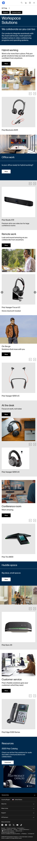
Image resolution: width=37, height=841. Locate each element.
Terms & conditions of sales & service (10, 833)
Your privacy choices (9, 831)
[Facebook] (6, 825)
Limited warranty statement (8, 832)
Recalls (3, 828)
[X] (13, 825)
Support (3, 813)
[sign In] (30, 3)
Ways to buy (4, 808)
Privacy (15, 829)
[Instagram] (10, 825)
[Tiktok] (21, 825)
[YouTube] (17, 825)
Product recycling (11, 828)
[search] (22, 3)
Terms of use (19, 831)
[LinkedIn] (2, 825)
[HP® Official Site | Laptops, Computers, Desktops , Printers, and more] (3, 3)
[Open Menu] (34, 3)
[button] (30, 93)
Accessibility (20, 828)
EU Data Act (31, 833)
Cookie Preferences (24, 829)
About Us (3, 804)
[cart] (26, 3)
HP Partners (4, 817)
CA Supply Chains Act (6, 829)
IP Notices (24, 833)
